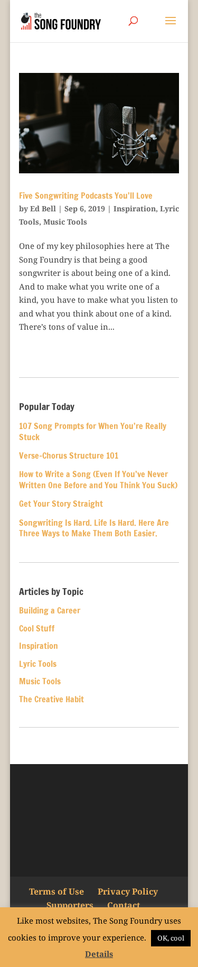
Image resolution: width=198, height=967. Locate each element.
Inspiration (135, 208)
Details (99, 954)
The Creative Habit (51, 699)
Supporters (69, 905)
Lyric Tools (37, 664)
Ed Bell (43, 208)
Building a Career (49, 610)
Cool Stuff (36, 628)
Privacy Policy (128, 891)
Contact (123, 905)
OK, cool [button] (170, 938)
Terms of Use (56, 891)
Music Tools (65, 222)
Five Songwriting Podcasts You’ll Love (86, 195)
